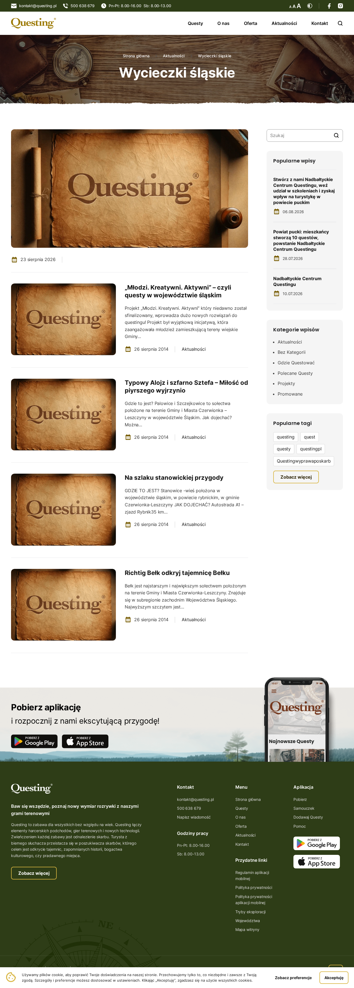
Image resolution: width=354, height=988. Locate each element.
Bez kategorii (292, 352)
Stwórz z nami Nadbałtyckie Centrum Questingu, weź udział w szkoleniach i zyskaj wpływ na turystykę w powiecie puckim (304, 191)
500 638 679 (189, 808)
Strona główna (136, 56)
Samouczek (303, 808)
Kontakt (319, 23)
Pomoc (299, 826)
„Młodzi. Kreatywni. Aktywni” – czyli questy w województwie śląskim (178, 291)
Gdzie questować (296, 362)
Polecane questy (295, 373)
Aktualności (284, 23)
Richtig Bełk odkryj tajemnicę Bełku (177, 572)
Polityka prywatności (253, 887)
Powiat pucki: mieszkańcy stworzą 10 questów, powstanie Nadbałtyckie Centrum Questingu (301, 240)
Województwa (247, 920)
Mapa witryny (247, 929)
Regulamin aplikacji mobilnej (252, 875)
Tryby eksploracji (250, 911)
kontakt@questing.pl (195, 799)
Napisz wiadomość (194, 817)
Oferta (250, 23)
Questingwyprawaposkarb (303, 461)
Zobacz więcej (34, 873)
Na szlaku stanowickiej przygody (174, 477)
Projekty (286, 383)
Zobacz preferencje (293, 977)
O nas (223, 23)
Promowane (290, 394)
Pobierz (300, 799)
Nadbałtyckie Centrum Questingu (297, 281)
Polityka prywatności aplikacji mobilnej (253, 899)
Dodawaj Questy (308, 817)
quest (309, 437)
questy (284, 449)
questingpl (310, 449)
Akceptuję (333, 977)
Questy (195, 23)
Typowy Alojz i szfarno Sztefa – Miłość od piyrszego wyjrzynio (186, 386)
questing (286, 437)
